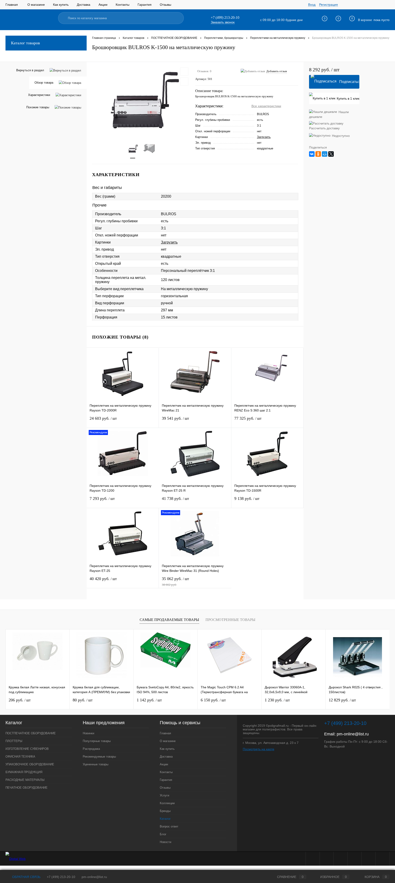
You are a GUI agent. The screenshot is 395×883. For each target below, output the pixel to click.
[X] (331, 154)
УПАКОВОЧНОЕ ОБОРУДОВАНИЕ (29, 764)
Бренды (165, 811)
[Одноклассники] (318, 154)
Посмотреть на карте (258, 749)
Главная (11, 4)
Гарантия (145, 4)
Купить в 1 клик (348, 98)
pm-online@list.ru (353, 734)
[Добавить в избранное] (184, 71)
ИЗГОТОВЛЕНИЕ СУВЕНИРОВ (27, 748)
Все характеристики (266, 106)
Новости (165, 842)
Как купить (61, 4)
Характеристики (39, 95)
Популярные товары (97, 741)
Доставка (83, 4)
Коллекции (167, 803)
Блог (163, 834)
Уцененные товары (95, 764)
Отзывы (165, 4)
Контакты (122, 4)
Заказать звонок (223, 22)
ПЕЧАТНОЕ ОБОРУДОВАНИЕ (26, 787)
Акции (103, 4)
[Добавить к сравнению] (184, 81)
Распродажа (91, 748)
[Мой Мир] (324, 154)
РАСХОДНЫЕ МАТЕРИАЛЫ (25, 780)
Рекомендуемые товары (99, 756)
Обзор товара (44, 82)
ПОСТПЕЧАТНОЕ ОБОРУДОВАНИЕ (30, 733)
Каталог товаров (25, 43)
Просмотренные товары (230, 620)
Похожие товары (37, 107)
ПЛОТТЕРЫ (13, 741)
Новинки (88, 733)
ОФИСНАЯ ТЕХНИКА (20, 756)
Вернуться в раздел (30, 70)
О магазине (36, 4)
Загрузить (264, 137)
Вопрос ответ (169, 826)
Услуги (164, 795)
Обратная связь (25, 877)
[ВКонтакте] (312, 154)
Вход (311, 4)
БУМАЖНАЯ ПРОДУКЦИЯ (23, 772)
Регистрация (328, 4)
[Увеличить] (141, 100)
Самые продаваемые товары (169, 620)
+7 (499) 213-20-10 (61, 877)
